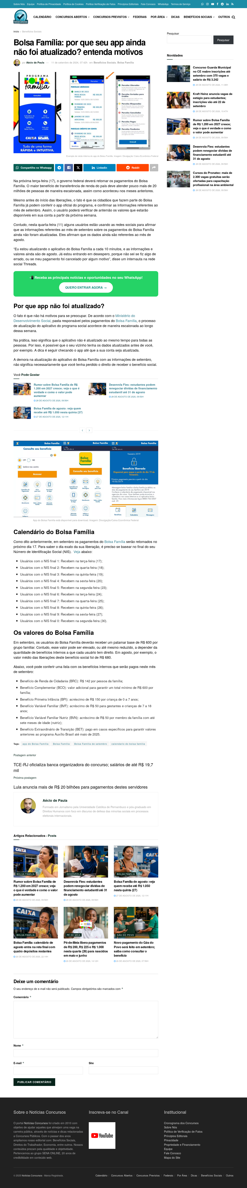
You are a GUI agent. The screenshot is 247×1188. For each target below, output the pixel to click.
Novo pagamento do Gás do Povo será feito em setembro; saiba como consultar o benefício (134, 949)
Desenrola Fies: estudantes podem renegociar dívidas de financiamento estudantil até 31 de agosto (133, 388)
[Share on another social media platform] (154, 167)
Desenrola (74, 873)
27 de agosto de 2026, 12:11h (52, 416)
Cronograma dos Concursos (181, 1123)
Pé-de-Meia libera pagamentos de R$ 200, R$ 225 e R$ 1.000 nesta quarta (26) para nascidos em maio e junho (86, 949)
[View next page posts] (89, 430)
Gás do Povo (125, 934)
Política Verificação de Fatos (100, 4)
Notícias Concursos (36, 1123)
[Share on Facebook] (68, 167)
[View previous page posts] (82, 430)
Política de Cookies (73, 4)
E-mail (19, 1063)
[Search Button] (233, 17)
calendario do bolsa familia (128, 743)
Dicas (175, 17)
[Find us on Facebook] (217, 4)
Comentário (22, 997)
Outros (224, 17)
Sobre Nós (19, 4)
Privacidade (171, 1140)
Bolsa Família (125, 62)
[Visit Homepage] (21, 17)
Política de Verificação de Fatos (183, 1131)
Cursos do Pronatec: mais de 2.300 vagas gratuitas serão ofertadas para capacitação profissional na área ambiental (213, 179)
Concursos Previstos (110, 17)
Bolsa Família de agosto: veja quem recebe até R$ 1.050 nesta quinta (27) (58, 410)
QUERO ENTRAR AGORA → (86, 287)
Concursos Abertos (71, 17)
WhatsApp (163, 4)
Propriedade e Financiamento (182, 1145)
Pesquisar (173, 33)
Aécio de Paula (35, 62)
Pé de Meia (73, 934)
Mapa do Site (172, 1157)
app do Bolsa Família (36, 743)
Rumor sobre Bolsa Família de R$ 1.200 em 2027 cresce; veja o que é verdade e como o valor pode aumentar (57, 390)
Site (91, 1063)
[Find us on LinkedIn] (227, 4)
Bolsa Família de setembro (90, 743)
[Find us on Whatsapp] (202, 4)
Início (16, 31)
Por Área (158, 17)
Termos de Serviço (180, 4)
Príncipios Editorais (175, 1136)
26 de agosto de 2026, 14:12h (81, 960)
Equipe (31, 4)
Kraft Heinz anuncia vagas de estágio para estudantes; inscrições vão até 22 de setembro (212, 100)
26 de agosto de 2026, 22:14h (31, 956)
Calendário (42, 17)
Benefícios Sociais (198, 17)
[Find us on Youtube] (212, 4)
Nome (19, 1045)
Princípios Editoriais (128, 4)
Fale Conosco (148, 4)
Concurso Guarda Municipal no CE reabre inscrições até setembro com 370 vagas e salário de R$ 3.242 (212, 73)
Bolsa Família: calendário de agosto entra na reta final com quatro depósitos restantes (34, 946)
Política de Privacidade (49, 4)
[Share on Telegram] (59, 167)
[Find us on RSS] (232, 4)
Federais (139, 17)
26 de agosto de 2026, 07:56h (132, 960)
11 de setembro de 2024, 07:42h (69, 62)
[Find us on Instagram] (207, 4)
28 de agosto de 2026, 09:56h (52, 400)
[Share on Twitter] (78, 167)
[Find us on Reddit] (222, 4)
